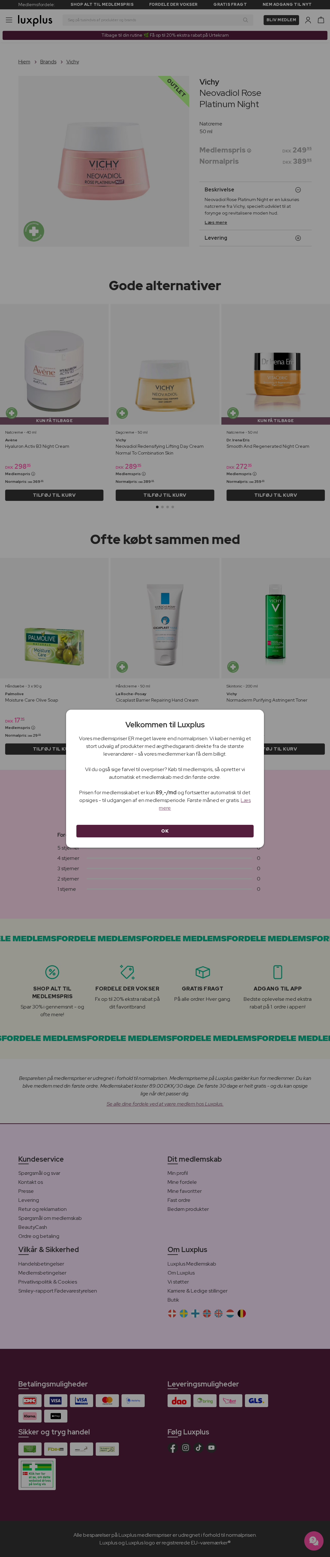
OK (165, 831)
